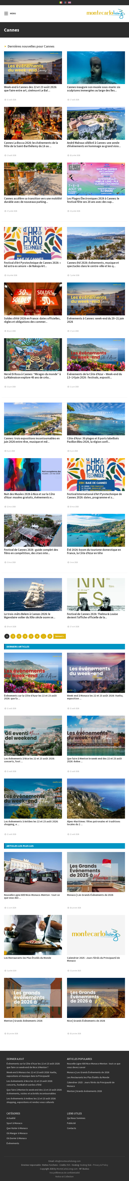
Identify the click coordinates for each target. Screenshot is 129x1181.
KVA (68, 1165)
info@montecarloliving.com (68, 1161)
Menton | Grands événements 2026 (23, 1020)
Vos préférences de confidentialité (65, 1172)
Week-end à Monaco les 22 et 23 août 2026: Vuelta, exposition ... (95, 697)
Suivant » (59, 636)
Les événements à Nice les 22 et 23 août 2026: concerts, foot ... (29, 760)
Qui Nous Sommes (76, 1118)
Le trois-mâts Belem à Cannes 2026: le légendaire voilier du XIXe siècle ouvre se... (29, 615)
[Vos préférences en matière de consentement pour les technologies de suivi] (123, 1175)
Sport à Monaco (14, 1123)
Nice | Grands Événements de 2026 (86, 1020)
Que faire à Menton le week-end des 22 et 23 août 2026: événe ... (94, 760)
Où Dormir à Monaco (17, 1138)
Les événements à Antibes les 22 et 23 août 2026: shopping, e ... (31, 823)
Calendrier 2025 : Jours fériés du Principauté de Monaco (93, 959)
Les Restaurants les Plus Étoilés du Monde (27, 957)
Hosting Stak (85, 1165)
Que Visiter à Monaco (17, 1128)
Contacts (71, 1128)
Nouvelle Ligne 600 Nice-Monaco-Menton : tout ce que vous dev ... (32, 896)
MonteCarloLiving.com (67, 1168)
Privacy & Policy (100, 1165)
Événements (13, 1143)
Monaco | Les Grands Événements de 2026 (90, 894)
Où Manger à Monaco (17, 1133)
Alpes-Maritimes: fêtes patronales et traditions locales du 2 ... (93, 823)
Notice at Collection (64, 1176)
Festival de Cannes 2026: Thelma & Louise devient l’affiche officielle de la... (92, 615)
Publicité (71, 1123)
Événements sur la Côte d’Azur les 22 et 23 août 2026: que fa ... (30, 697)
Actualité (11, 1118)
